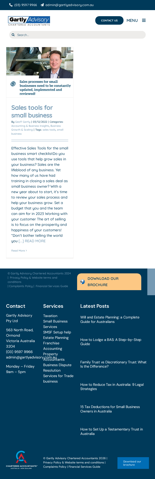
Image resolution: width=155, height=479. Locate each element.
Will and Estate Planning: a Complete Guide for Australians (109, 319)
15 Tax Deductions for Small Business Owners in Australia (110, 408)
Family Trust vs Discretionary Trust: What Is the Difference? (113, 364)
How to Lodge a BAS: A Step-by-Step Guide (110, 341)
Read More (18, 250)
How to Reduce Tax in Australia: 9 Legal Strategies (112, 386)
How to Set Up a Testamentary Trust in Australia (111, 431)
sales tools (49, 129)
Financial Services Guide (52, 286)
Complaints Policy (21, 286)
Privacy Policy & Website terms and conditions (73, 462)
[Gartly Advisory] (28, 16)
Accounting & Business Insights (30, 125)
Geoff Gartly (22, 121)
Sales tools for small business (32, 111)
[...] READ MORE (32, 241)
